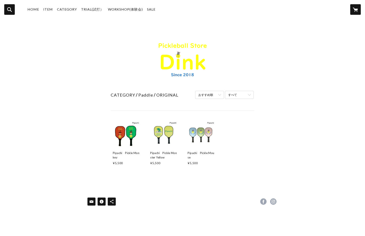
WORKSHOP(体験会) (125, 9)
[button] (67, 10)
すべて (232, 95)
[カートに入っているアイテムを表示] (355, 9)
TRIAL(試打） (92, 9)
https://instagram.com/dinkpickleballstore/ (273, 201)
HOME (33, 9)
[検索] (9, 9)
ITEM (48, 9)
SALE (151, 9)
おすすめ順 (205, 95)
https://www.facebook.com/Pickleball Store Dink (263, 201)
